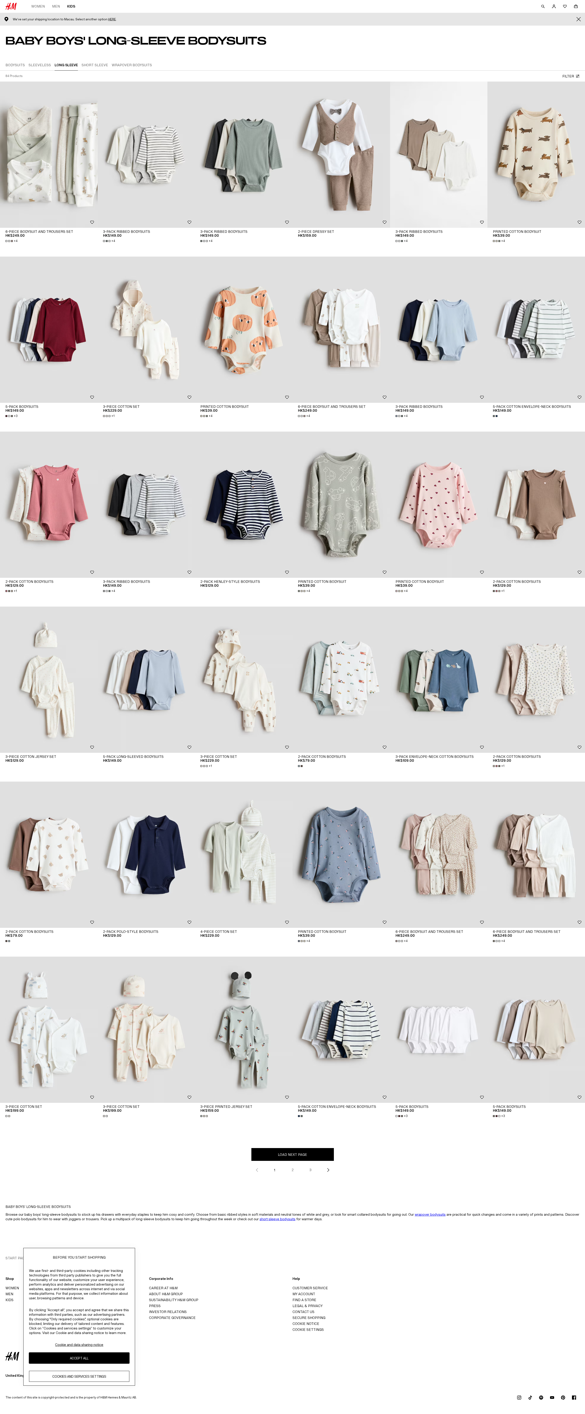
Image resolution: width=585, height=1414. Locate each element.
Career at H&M (163, 1288)
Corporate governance (172, 1318)
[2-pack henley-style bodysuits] (243, 505)
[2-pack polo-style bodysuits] (146, 855)
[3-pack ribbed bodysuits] (146, 155)
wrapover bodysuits (430, 1214)
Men (56, 6)
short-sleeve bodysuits (277, 1219)
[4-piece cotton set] (243, 855)
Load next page (292, 1155)
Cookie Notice (305, 1324)
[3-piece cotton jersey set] (49, 680)
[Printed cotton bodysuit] (536, 155)
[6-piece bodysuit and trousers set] (49, 155)
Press (155, 1306)
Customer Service (310, 1288)
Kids (71, 6)
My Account (303, 1294)
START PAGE (16, 1258)
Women (38, 6)
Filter (568, 76)
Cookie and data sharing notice (79, 1345)
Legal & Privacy (307, 1306)
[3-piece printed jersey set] (243, 1030)
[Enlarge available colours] (495, 416)
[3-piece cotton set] (146, 330)
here (112, 19)
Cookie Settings (308, 1330)
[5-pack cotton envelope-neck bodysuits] (536, 330)
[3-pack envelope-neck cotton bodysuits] (439, 680)
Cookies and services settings (79, 1376)
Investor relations (168, 1312)
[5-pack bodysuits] (49, 330)
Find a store (304, 1300)
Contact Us (303, 1312)
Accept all (79, 1358)
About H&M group (166, 1294)
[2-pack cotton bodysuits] (49, 505)
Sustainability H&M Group (173, 1300)
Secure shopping (308, 1318)
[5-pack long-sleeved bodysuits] (146, 680)
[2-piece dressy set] (341, 155)
